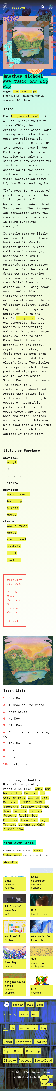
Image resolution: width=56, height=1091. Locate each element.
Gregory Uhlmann (35, 806)
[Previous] (9, 679)
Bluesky (10, 1060)
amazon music (18, 494)
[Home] (5, 7)
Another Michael (25, 116)
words (24, 1014)
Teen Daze (29, 820)
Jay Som (19, 811)
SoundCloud (43, 1060)
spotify (13, 546)
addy (39, 789)
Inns (7, 811)
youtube (13, 560)
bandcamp (14, 501)
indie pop (25, 91)
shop (29, 1004)
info (35, 1014)
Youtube (25, 1060)
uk (12, 1028)
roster (18, 1004)
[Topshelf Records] (6, 1006)
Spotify (41, 1042)
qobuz (11, 514)
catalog (18, 7)
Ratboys (9, 815)
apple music (17, 526)
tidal (11, 553)
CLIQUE (33, 798)
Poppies (35, 811)
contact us (28, 1028)
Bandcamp (33, 1051)
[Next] (46, 679)
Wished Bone (13, 829)
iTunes (12, 508)
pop (35, 91)
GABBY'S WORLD (33, 802)
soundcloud (16, 539)
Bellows (30, 793)
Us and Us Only (32, 824)
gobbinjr (10, 806)
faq (43, 1028)
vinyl (11, 462)
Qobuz (8, 1042)
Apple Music (13, 1051)
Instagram (23, 1042)
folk (15, 91)
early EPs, (25, 318)
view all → (10, 862)
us (5, 1028)
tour (40, 1004)
